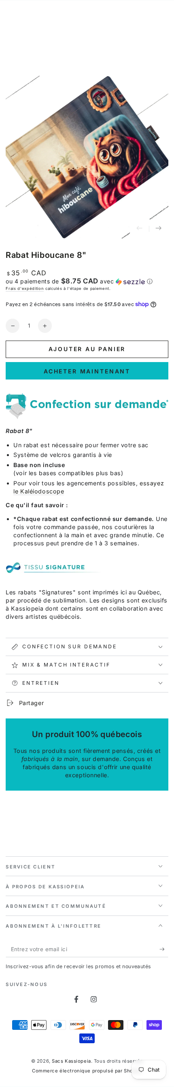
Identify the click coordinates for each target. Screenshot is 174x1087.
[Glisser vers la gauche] (139, 229)
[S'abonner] (163, 949)
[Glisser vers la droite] (158, 229)
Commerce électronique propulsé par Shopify (87, 1071)
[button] (87, 281)
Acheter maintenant (87, 371)
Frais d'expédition (25, 288)
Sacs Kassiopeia (71, 1061)
